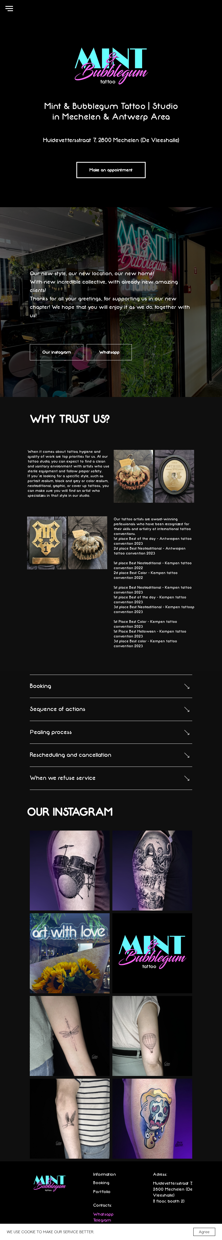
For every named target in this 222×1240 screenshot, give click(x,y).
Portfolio (101, 1192)
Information (104, 1174)
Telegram (102, 1220)
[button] (111, 170)
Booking (101, 1183)
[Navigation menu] (9, 8)
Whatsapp (103, 1214)
